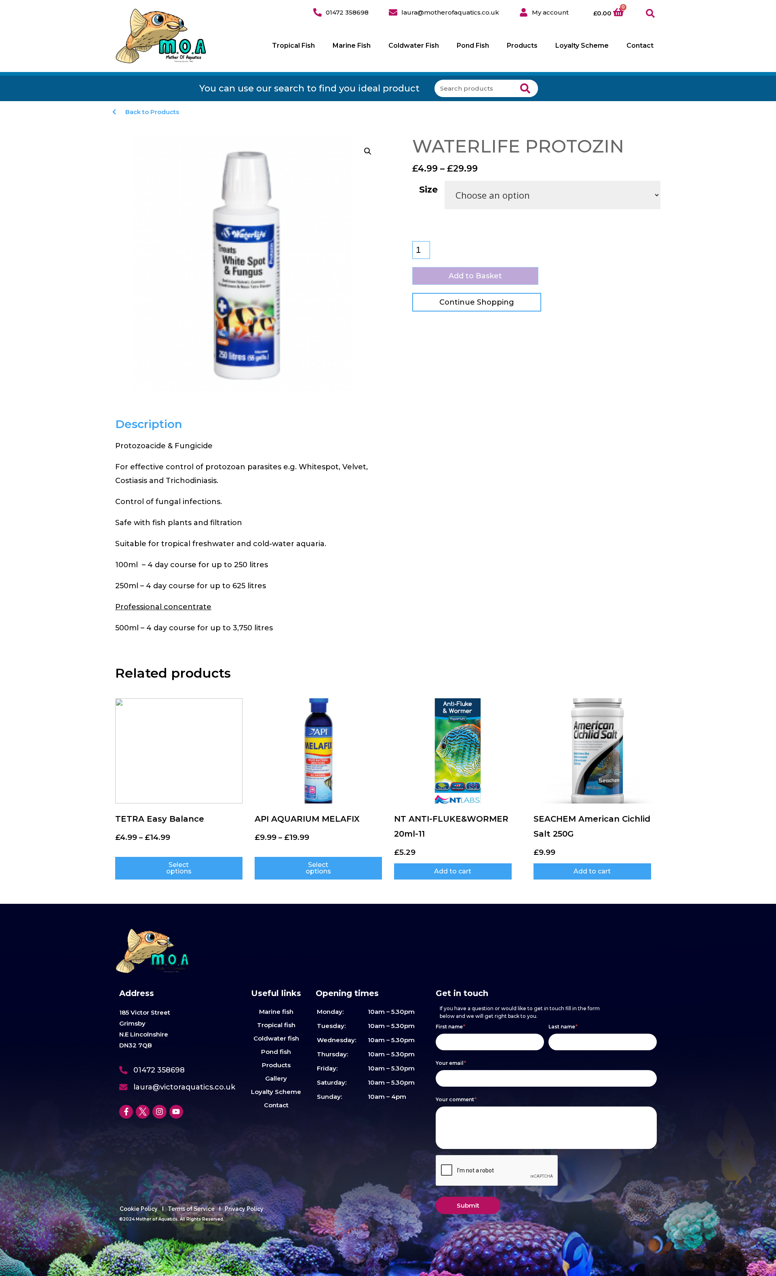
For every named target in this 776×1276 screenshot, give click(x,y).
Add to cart (452, 871)
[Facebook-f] (126, 1112)
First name (450, 1027)
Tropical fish (276, 1025)
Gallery (276, 1078)
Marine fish (276, 1011)
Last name (563, 1027)
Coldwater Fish (413, 45)
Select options (179, 868)
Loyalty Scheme (582, 45)
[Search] (525, 88)
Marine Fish (352, 45)
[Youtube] (176, 1112)
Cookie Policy (139, 1209)
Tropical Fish (293, 45)
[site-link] (161, 36)
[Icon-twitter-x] (143, 1112)
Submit (468, 1205)
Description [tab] (148, 424)
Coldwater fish (276, 1038)
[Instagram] (159, 1112)
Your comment (456, 1099)
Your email (451, 1063)
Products (522, 45)
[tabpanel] (249, 537)
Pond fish (276, 1052)
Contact (640, 45)
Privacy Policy (244, 1209)
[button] (650, 13)
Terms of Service (191, 1209)
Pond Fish (473, 45)
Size (428, 189)
